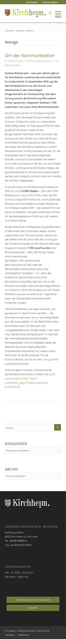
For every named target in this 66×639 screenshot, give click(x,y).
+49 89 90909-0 (18, 540)
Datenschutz (23, 635)
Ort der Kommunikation (30, 55)
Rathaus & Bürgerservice (40, 61)
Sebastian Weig (12, 65)
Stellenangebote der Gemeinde (33, 599)
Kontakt (33, 607)
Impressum (10, 635)
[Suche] (48, 13)
